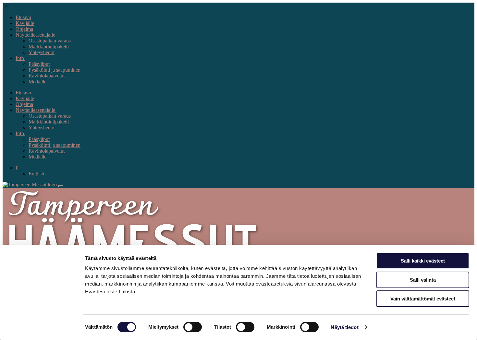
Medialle (37, 81)
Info (20, 58)
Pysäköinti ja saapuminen (54, 70)
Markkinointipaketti (49, 46)
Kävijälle (25, 23)
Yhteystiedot (42, 52)
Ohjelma (24, 29)
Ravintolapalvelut (47, 75)
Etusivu (23, 17)
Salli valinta (423, 280)
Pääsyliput (39, 64)
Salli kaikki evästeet (423, 261)
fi (18, 167)
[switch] (192, 327)
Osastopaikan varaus (50, 40)
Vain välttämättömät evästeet (422, 298)
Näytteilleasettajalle (36, 35)
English (36, 173)
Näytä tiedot (344, 327)
